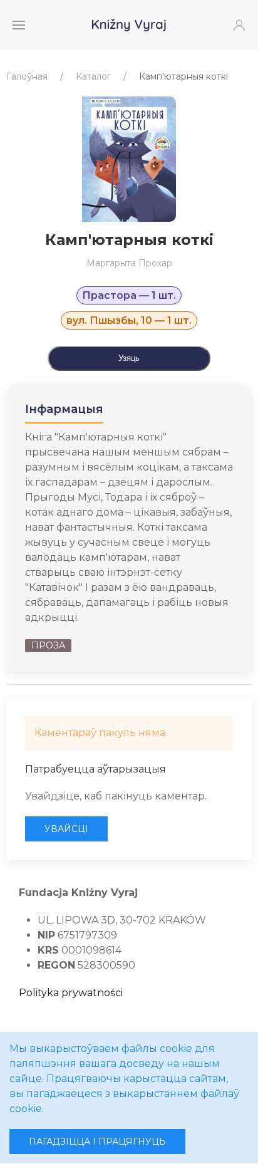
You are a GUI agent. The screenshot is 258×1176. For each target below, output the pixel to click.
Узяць (129, 358)
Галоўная (27, 76)
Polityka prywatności (71, 993)
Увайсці (66, 829)
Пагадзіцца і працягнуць (97, 1141)
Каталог (93, 76)
